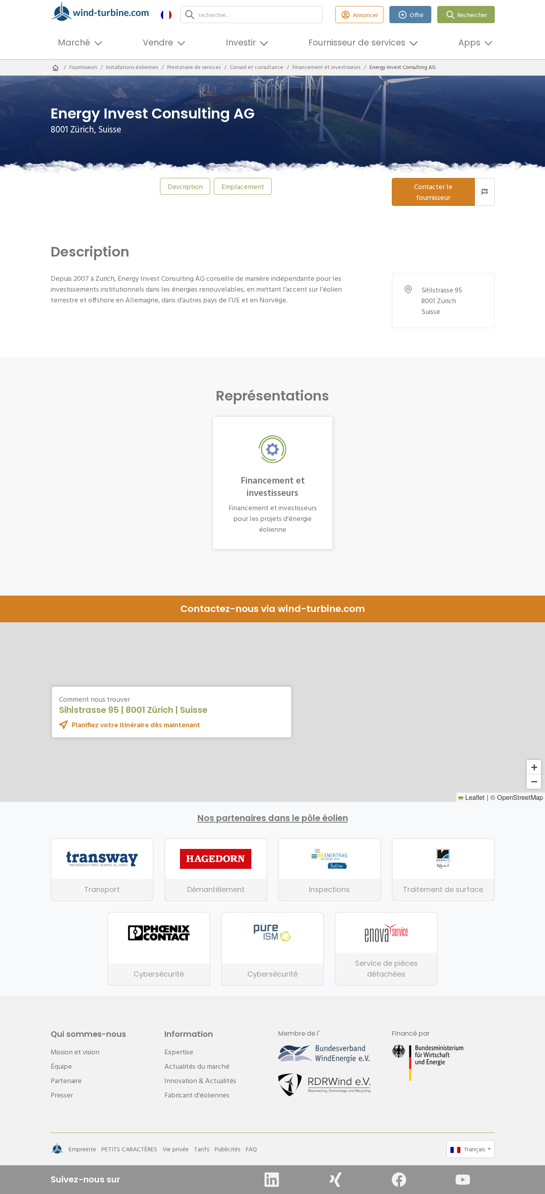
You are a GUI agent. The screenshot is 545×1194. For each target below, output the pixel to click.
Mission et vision (75, 1051)
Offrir (417, 15)
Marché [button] (74, 42)
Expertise (178, 1051)
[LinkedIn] (272, 1179)
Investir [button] (241, 42)
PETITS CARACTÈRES (129, 1149)
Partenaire (66, 1080)
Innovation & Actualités (200, 1080)
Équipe (61, 1066)
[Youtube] (463, 1179)
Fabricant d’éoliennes (196, 1094)
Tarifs (201, 1149)
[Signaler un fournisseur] (485, 192)
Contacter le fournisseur (433, 192)
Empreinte (82, 1149)
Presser (62, 1094)
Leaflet (474, 797)
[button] (166, 14)
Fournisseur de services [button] (356, 42)
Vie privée (175, 1149)
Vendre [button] (158, 42)
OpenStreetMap (520, 797)
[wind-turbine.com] (55, 67)
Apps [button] (469, 42)
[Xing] (335, 1179)
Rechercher (472, 15)
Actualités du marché (196, 1066)
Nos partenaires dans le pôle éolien (272, 818)
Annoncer (365, 15)
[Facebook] (399, 1179)
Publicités (228, 1149)
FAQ (251, 1149)
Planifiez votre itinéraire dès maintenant (136, 724)
